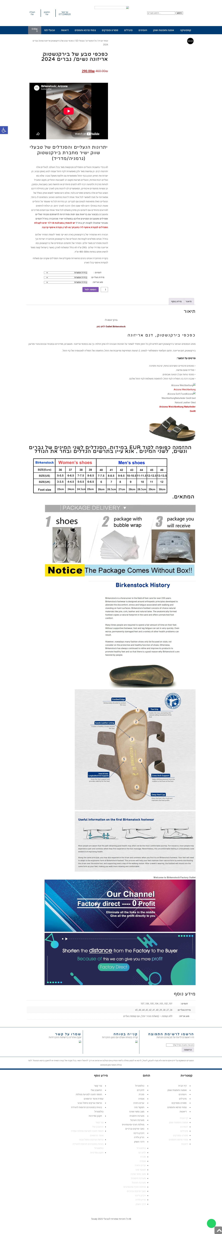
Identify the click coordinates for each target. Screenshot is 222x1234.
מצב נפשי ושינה (136, 1111)
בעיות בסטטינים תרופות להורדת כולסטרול (87, 1109)
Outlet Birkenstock (115, 326)
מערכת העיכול (137, 1120)
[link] (80, 1042)
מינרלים (128, 30)
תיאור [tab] (189, 301)
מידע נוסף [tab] (176, 301)
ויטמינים (143, 30)
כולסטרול (139, 1085)
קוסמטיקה (185, 30)
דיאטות (65, 30)
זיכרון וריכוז (139, 1133)
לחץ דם (140, 1090)
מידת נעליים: (97, 277)
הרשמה (188, 1049)
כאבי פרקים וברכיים (134, 1128)
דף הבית (182, 1085)
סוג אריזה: (97, 282)
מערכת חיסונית (137, 1116)
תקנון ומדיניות (95, 1116)
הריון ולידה (139, 1137)
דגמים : (97, 272)
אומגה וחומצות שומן (163, 30)
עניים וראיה (138, 1103)
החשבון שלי (96, 1090)
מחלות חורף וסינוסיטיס (133, 1124)
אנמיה (141, 1098)
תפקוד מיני (139, 1107)
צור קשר (98, 1085)
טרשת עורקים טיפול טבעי (89, 1103)
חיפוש (179, 13)
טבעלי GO (49, 30)
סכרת (141, 1094)
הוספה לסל (90, 289)
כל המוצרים (91, 40)
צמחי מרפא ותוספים (85, 30)
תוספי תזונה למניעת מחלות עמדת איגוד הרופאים (89, 1096)
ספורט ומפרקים (110, 30)
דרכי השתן (139, 1141)
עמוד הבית (103, 40)
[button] (4, 130)
